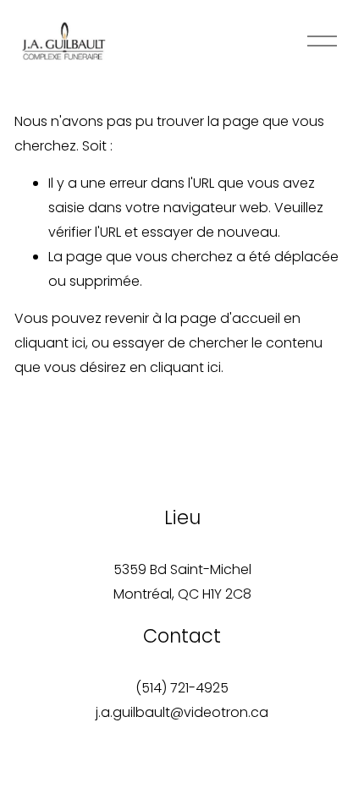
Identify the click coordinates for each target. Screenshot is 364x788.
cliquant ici (49, 343)
